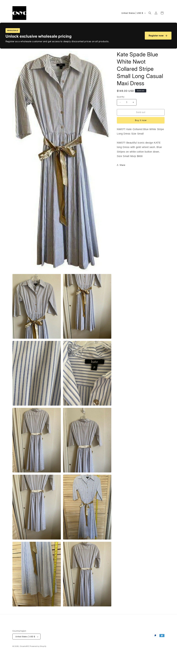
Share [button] (122, 165)
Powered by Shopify (38, 646)
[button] (150, 13)
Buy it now (141, 120)
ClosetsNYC (24, 646)
